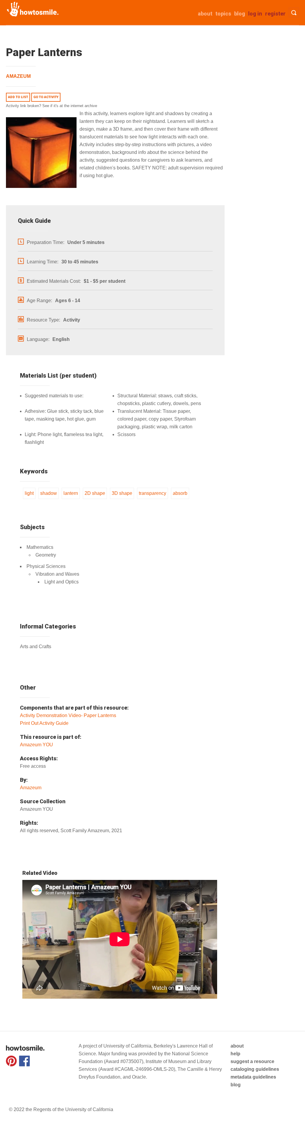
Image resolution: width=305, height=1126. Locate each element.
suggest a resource (252, 1061)
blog (236, 1084)
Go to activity (45, 97)
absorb (180, 493)
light (29, 493)
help (235, 1053)
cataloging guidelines (255, 1069)
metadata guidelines (253, 1076)
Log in (255, 13)
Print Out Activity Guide (44, 723)
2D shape (95, 493)
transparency (152, 493)
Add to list (18, 97)
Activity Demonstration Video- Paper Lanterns (68, 715)
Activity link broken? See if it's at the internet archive (51, 106)
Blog (239, 13)
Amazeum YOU (36, 744)
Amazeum (18, 76)
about (205, 13)
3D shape (122, 493)
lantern (70, 493)
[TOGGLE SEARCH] (294, 12)
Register (275, 13)
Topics (223, 13)
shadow (48, 493)
